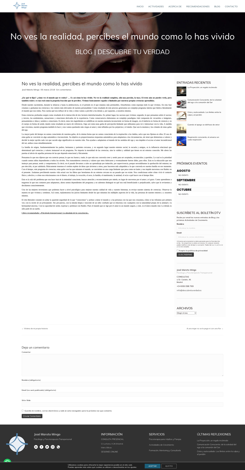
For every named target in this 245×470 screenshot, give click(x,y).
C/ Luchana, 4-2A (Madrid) (112, 444)
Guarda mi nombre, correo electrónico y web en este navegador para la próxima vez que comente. (68, 411)
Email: (179, 233)
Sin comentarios (63, 89)
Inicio (140, 6)
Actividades (156, 6)
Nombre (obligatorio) (31, 380)
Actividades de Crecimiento (161, 445)
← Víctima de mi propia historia (35, 328)
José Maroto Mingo (30, 89)
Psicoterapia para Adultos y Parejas (165, 439)
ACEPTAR (153, 466)
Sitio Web (26, 400)
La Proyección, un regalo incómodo (212, 440)
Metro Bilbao (106, 447)
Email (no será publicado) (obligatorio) (39, 390)
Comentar (26, 352)
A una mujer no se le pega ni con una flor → (205, 328)
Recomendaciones (198, 6)
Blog (217, 6)
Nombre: (180, 224)
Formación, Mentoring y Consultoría (165, 450)
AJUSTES (169, 466)
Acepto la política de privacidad (193, 250)
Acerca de (175, 6)
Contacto (231, 6)
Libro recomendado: (55, 213)
